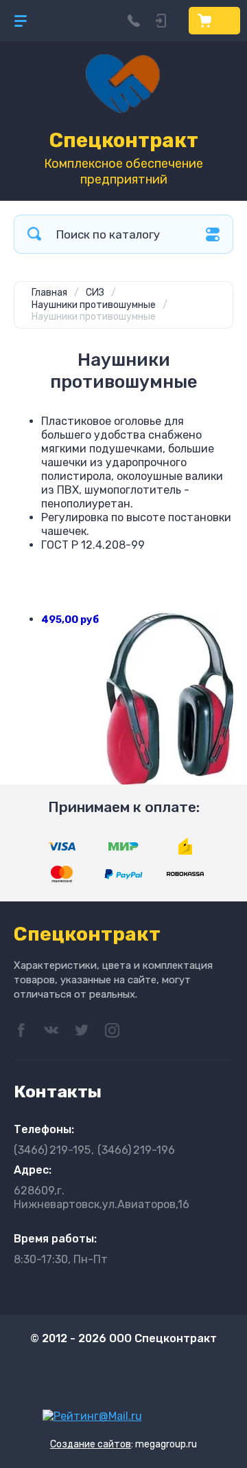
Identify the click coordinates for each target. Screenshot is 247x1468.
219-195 (52, 1150)
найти (34, 234)
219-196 (136, 1150)
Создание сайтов (90, 1444)
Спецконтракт (123, 140)
